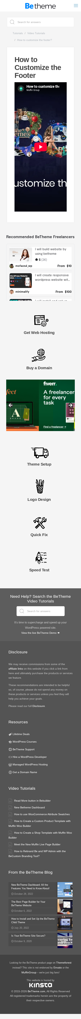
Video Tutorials (36, 33)
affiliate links (15, 668)
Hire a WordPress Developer (30, 756)
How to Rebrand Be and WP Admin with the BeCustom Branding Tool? (37, 854)
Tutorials (18, 33)
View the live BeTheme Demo (39, 632)
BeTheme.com (36, 991)
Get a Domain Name (25, 771)
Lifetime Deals (21, 734)
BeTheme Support (23, 749)
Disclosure (38, 705)
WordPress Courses (25, 741)
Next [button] (70, 405)
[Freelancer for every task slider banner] (40, 405)
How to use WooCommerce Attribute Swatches (42, 814)
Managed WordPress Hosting (30, 764)
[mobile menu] (76, 5)
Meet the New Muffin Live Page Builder (37, 844)
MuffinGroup (28, 972)
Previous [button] (10, 405)
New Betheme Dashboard (29, 807)
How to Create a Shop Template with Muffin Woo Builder (40, 835)
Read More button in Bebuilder (32, 800)
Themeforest (63, 962)
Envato (57, 967)
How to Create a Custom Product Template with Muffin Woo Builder (39, 823)
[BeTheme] (40, 5)
